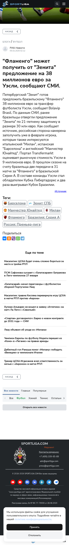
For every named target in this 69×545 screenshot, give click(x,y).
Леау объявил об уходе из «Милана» (25, 329)
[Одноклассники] (9, 238)
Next (64, 398)
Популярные (39, 390)
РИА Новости (17, 48)
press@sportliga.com (49, 465)
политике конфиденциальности (33, 519)
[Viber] (13, 238)
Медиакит (49, 447)
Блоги (6, 41)
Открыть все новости (34, 407)
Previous (5, 398)
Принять (34, 527)
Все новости (11, 390)
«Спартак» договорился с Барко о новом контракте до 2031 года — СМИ (34, 320)
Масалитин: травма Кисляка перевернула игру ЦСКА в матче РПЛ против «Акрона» (35, 297)
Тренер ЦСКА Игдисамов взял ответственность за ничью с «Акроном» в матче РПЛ (33, 362)
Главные (25, 390)
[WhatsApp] (18, 238)
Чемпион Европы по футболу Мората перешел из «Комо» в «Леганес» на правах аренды (33, 340)
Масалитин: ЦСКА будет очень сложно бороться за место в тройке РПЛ (34, 263)
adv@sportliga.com (49, 461)
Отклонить (34, 535)
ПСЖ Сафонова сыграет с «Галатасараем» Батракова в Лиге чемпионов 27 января (35, 274)
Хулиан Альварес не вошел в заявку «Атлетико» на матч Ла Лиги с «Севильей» (34, 308)
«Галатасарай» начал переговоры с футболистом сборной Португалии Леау (32, 285)
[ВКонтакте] (4, 238)
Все (11, 398)
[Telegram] (22, 238)
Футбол (17, 41)
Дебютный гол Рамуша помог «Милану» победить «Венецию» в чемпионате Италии (33, 351)
